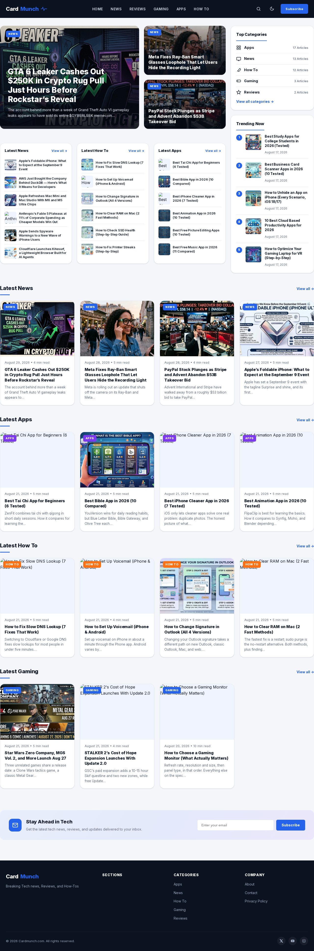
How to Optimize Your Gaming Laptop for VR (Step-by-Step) (283, 253)
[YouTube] (292, 941)
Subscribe (294, 9)
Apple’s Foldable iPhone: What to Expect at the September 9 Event (276, 372)
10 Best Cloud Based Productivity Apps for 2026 (283, 225)
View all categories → (255, 101)
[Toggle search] (258, 8)
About (249, 884)
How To (201, 9)
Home (97, 9)
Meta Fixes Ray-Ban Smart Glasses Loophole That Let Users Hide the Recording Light (115, 375)
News (116, 9)
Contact (251, 893)
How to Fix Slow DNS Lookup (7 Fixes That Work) (35, 629)
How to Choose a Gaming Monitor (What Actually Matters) (196, 755)
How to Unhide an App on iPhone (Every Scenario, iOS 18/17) (286, 197)
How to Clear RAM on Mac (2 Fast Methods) (272, 629)
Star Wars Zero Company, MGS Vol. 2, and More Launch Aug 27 (35, 755)
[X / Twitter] (281, 941)
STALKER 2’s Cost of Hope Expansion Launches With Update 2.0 (110, 758)
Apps (181, 9)
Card (22, 9)
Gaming (161, 9)
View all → (59, 151)
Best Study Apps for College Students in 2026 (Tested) (282, 141)
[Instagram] (304, 941)
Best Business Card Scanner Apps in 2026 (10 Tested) (284, 169)
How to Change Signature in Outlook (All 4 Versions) (191, 629)
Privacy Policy (256, 901)
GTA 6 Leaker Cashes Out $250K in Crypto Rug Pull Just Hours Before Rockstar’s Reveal (37, 375)
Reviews (138, 9)
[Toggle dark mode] (271, 8)
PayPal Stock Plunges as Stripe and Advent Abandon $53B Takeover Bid (195, 375)
